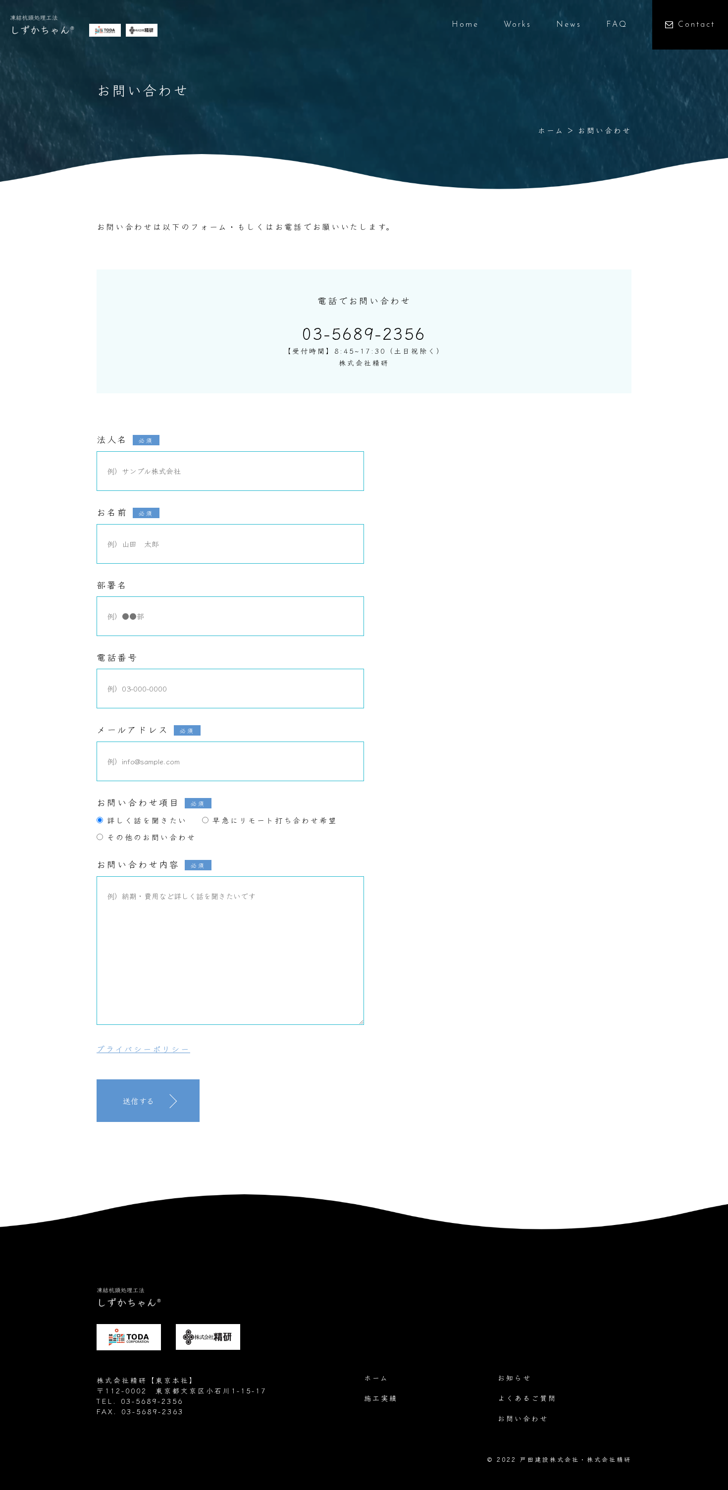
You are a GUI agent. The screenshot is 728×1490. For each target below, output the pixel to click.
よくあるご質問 (527, 1398)
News (568, 25)
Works (517, 25)
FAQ (616, 25)
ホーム (551, 130)
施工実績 (381, 1398)
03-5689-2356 (364, 332)
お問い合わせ (523, 1418)
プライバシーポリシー (143, 1049)
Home (465, 25)
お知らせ (514, 1378)
